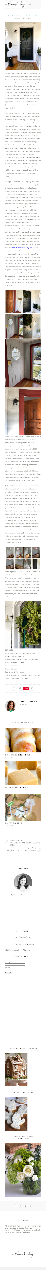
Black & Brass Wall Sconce (14, 663)
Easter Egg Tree (13, 823)
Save (26, 688)
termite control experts (26, 219)
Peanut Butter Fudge (16, 788)
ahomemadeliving (29, 701)
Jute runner (9, 672)
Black (39, 474)
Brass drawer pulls (11, 666)
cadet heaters (10, 138)
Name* (8, 962)
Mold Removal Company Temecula (24, 248)
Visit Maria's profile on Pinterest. (17, 950)
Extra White (35, 461)
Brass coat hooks (11, 669)
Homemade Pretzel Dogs (17, 755)
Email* (7, 968)
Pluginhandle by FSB (32, 157)
